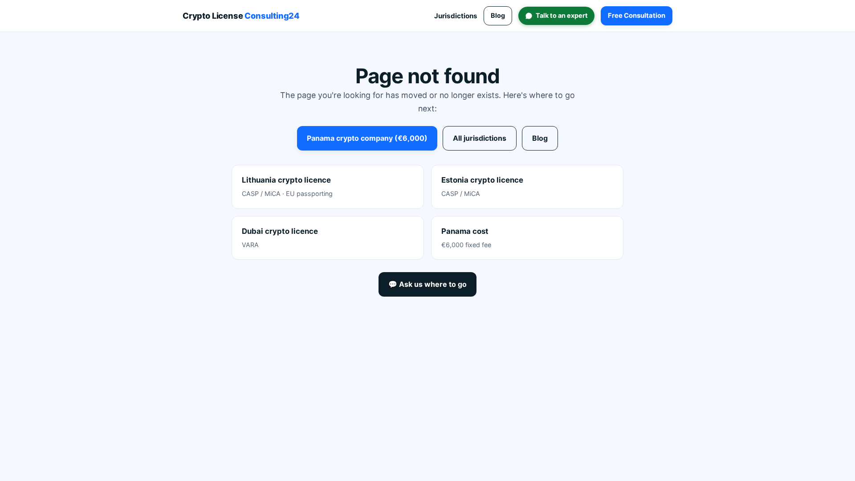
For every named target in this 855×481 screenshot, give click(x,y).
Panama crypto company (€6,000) (367, 138)
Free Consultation (636, 16)
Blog (498, 15)
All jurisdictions (479, 138)
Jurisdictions (455, 16)
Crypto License (241, 15)
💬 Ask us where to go (427, 284)
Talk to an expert (562, 15)
